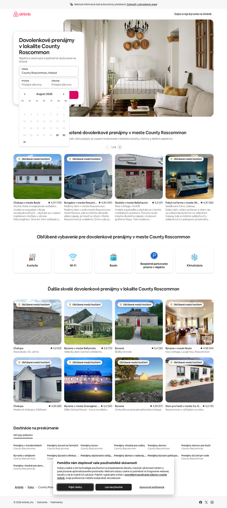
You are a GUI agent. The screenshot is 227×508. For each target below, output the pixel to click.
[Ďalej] (119, 147)
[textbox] (34, 85)
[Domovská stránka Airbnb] (22, 14)
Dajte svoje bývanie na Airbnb (193, 14)
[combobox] (49, 73)
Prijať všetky (75, 487)
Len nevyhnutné (113, 487)
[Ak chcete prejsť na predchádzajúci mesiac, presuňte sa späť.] (25, 94)
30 (64, 135)
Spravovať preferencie (151, 487)
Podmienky (57, 502)
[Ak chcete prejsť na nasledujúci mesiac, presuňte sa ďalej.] (64, 94)
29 (57, 135)
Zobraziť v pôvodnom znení (142, 4)
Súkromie (42, 502)
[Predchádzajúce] (107, 147)
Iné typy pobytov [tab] (23, 435)
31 (24, 142)
